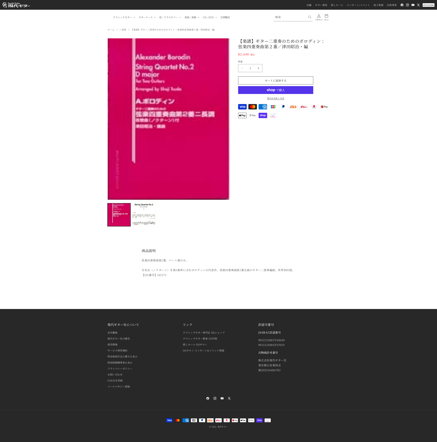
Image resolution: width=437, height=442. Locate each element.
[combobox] (293, 17)
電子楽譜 (378, 5)
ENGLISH (428, 5)
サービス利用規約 (118, 350)
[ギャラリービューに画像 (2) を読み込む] (143, 214)
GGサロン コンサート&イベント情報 (203, 350)
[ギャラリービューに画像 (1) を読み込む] (119, 214)
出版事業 (392, 5)
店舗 (309, 5)
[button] (124, 17)
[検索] (309, 17)
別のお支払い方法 (275, 98)
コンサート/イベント (358, 5)
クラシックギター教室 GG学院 (200, 338)
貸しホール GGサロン (195, 344)
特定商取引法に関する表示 (122, 356)
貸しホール (337, 5)
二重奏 (122, 29)
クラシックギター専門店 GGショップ (204, 332)
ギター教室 (321, 5)
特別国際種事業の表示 (120, 362)
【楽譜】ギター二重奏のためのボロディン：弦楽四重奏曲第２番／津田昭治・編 (173, 29)
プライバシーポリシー (120, 368)
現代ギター (223, 426)
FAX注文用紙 (115, 380)
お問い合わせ (115, 374)
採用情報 (112, 344)
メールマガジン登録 (119, 386)
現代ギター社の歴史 (119, 338)
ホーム (111, 29)
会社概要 (112, 332)
